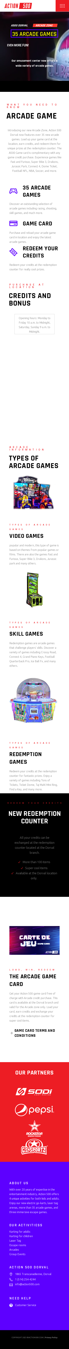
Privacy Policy (51, 1337)
